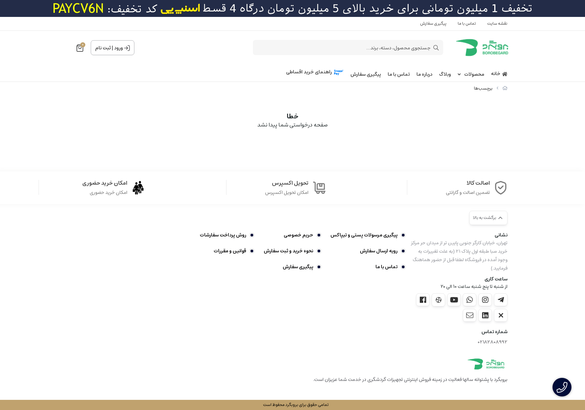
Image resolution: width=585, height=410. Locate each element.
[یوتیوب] (454, 299)
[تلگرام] (500, 299)
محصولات (474, 74)
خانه (495, 73)
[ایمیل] (469, 315)
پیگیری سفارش (433, 23)
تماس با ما (467, 23)
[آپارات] (438, 299)
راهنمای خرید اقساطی (309, 72)
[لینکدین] (485, 315)
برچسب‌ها (483, 88)
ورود (118, 48)
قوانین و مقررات (230, 251)
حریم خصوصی (298, 235)
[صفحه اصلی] (504, 88)
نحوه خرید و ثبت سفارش (288, 251)
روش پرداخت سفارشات (223, 235)
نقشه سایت (497, 23)
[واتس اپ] (469, 299)
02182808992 (492, 342)
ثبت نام (103, 48)
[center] (436, 47)
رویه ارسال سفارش (378, 251)
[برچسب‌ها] (485, 364)
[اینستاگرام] (485, 299)
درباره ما (424, 74)
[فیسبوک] (423, 299)
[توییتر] (500, 315)
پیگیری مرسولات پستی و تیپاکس (363, 235)
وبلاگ (445, 74)
